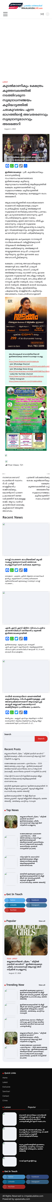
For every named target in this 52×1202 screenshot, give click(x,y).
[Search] (47, 14)
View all (42, 921)
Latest (5, 82)
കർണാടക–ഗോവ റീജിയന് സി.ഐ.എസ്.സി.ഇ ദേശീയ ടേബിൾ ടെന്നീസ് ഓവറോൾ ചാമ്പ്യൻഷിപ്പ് (32, 1023)
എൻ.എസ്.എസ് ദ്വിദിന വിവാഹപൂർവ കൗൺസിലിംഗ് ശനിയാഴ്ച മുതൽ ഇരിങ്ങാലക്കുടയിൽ (25, 631)
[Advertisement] (26, 46)
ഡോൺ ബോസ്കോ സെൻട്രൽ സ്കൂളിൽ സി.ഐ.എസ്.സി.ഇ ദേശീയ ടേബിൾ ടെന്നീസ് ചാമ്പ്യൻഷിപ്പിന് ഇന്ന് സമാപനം (32, 1118)
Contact (6, 1096)
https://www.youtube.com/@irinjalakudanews (26, 377)
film (9, 959)
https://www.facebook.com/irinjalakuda (24, 362)
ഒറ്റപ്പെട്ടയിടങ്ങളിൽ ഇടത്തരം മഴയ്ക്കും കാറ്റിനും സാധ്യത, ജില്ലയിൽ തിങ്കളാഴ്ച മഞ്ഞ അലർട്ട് (31, 1148)
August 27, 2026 (15, 973)
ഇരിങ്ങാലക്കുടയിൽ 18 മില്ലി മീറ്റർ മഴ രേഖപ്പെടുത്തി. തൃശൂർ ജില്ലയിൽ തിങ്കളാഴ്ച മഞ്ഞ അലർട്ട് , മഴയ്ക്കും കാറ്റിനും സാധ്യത (25, 798)
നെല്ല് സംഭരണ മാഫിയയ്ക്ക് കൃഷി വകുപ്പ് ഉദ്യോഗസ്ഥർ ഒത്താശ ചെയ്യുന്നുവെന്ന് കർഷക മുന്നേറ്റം (23, 562)
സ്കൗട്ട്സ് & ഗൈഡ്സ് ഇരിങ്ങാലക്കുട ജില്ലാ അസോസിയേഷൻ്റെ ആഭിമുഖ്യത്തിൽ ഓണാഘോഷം (23, 779)
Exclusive (6, 1087)
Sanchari (6, 1091)
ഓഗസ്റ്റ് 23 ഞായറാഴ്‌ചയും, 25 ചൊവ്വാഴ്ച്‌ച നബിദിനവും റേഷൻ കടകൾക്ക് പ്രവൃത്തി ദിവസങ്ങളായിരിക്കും (33, 1133)
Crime (5, 1101)
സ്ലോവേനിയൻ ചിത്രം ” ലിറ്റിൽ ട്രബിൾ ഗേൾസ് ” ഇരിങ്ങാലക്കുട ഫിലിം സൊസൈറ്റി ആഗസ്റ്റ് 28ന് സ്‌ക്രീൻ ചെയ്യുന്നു (24, 756)
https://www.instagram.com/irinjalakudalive (25, 381)
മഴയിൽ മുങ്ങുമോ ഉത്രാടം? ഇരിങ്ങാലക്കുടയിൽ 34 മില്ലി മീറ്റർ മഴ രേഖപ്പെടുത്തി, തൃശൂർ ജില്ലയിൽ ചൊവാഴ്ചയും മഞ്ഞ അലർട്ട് (26, 788)
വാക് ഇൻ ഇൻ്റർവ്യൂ (27, 1161)
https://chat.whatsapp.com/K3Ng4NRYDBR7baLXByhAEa (30, 372)
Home (5, 1078)
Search (7, 734)
